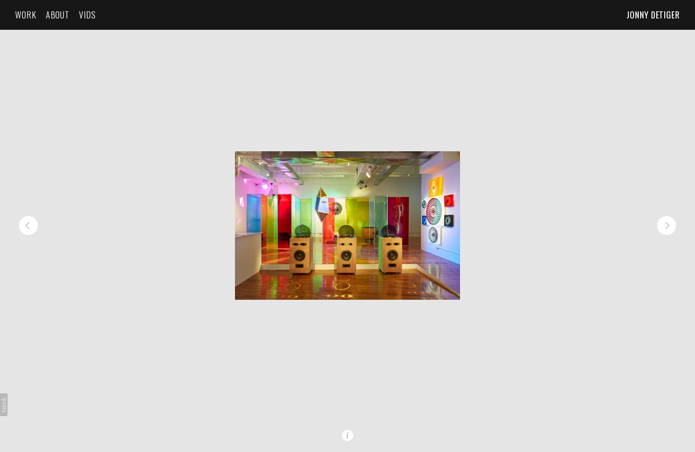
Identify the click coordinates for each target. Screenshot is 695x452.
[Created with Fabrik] (4, 404)
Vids (87, 14)
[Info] (347, 435)
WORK (25, 14)
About (58, 14)
